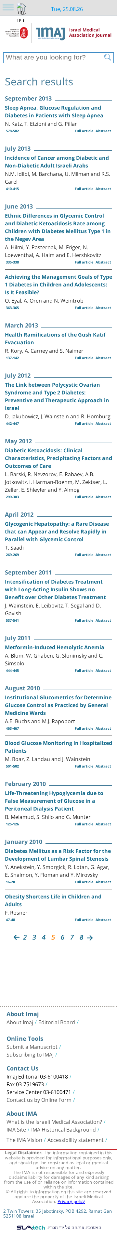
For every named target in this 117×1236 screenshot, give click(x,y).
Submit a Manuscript (32, 1046)
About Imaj (19, 1022)
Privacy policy (71, 1200)
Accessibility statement (75, 1139)
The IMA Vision (24, 1139)
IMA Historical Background (63, 1129)
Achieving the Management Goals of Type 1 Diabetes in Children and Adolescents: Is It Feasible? (58, 284)
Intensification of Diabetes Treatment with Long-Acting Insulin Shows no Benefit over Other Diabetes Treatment (55, 589)
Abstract (103, 130)
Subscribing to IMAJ (30, 1054)
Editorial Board (56, 1022)
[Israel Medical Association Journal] (58, 36)
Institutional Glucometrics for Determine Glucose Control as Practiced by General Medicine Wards (58, 705)
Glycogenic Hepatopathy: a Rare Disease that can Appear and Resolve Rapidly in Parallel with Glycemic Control (57, 531)
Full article (84, 130)
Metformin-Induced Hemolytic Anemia (54, 647)
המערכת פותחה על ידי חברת (73, 1227)
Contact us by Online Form (39, 1099)
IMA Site (16, 1129)
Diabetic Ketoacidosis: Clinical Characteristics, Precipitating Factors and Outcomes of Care (58, 458)
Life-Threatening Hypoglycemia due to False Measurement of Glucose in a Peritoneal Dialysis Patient (54, 801)
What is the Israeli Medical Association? (54, 1121)
